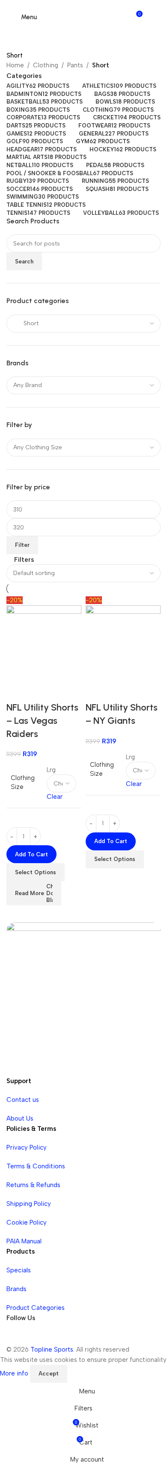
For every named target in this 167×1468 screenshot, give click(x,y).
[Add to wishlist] (40, 690)
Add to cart (31, 854)
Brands (16, 1289)
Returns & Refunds (33, 1185)
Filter (22, 545)
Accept (49, 1373)
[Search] (153, 17)
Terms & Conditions (35, 1166)
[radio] (61, 770)
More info (15, 1373)
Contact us (22, 1100)
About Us (19, 1118)
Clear (55, 796)
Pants (75, 65)
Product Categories (35, 1308)
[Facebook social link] (15, 1335)
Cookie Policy (26, 1222)
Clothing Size (23, 782)
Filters (24, 560)
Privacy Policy (26, 1147)
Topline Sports (51, 1349)
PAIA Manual (24, 1241)
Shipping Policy (28, 1204)
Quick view (17, 690)
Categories (24, 76)
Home (15, 65)
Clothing (45, 65)
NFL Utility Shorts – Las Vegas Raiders (42, 721)
